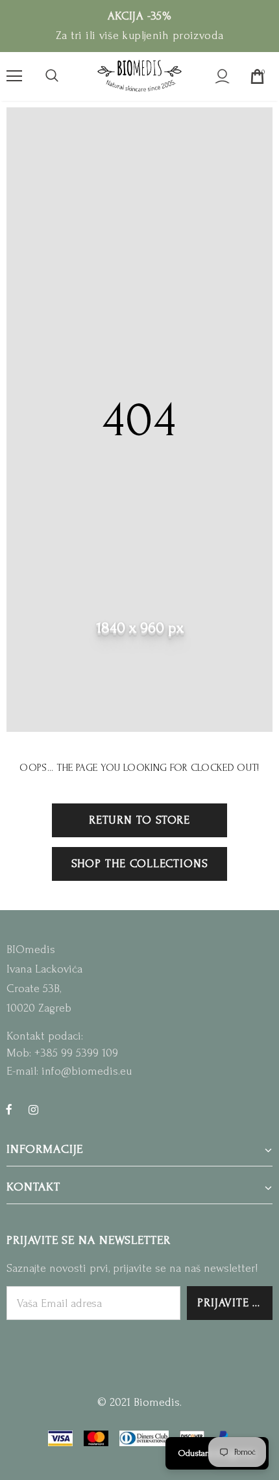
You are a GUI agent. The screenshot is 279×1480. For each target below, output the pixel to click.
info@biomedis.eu (87, 1071)
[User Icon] (222, 76)
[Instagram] (33, 1109)
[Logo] (139, 76)
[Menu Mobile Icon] (14, 76)
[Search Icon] (51, 76)
